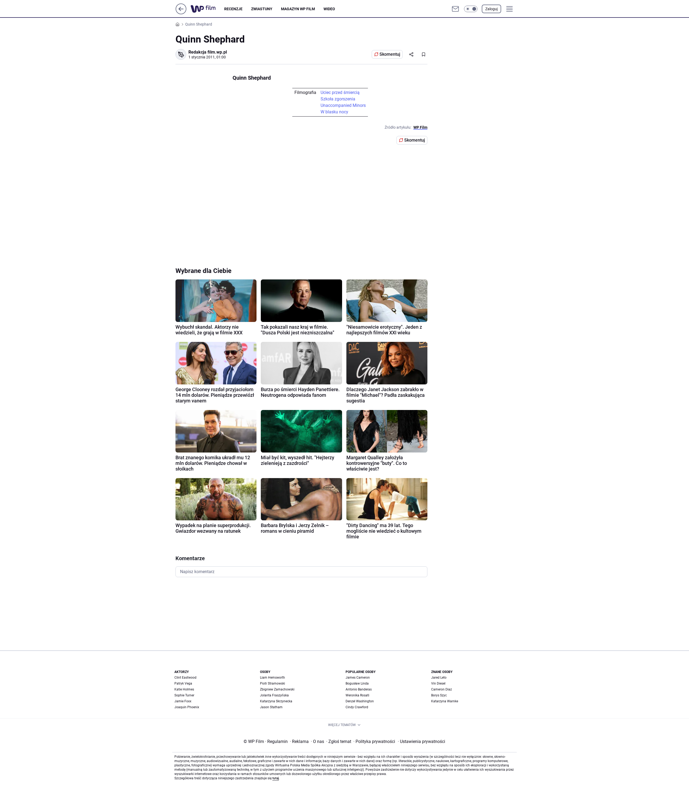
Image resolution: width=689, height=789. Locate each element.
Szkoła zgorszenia (338, 98)
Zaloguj (491, 9)
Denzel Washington (360, 701)
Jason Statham (271, 707)
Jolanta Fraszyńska (274, 695)
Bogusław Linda (357, 683)
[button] (470, 9)
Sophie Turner (184, 695)
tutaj (275, 778)
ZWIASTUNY (261, 9)
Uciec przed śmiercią (340, 92)
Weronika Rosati (357, 695)
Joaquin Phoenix (186, 707)
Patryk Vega (183, 683)
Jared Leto (439, 677)
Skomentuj (389, 54)
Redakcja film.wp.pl (207, 52)
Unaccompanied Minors (343, 105)
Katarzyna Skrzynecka (276, 701)
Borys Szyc (439, 695)
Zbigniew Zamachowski (277, 689)
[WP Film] (207, 9)
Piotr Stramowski (272, 683)
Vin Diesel (438, 683)
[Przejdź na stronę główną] (181, 12)
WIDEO (329, 9)
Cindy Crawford (357, 707)
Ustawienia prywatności (421, 741)
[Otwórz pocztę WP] (455, 9)
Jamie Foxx (182, 701)
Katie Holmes (184, 689)
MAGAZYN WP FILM (298, 9)
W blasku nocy (334, 111)
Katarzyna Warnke (444, 701)
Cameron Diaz (441, 689)
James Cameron (358, 677)
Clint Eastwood (185, 677)
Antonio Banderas (359, 689)
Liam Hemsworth (272, 677)
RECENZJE (233, 9)
